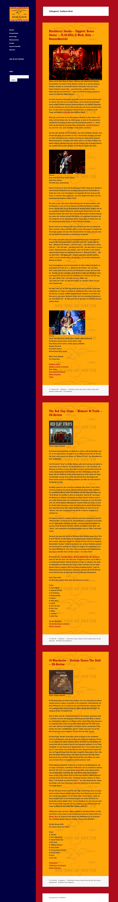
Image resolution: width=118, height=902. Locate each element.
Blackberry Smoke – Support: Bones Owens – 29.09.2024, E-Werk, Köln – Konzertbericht (71, 35)
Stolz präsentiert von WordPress (57, 897)
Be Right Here (76, 257)
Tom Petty (77, 783)
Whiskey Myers (53, 816)
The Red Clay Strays (55, 621)
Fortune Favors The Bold (86, 880)
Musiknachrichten (14, 40)
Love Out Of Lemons (92, 125)
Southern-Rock (58, 391)
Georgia (93, 389)
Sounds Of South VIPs (14, 46)
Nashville (51, 391)
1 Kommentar (68, 391)
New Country (97, 880)
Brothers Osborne (67, 557)
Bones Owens (53, 369)
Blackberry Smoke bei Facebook (58, 367)
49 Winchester (53, 863)
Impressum (12, 50)
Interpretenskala (13, 33)
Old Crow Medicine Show (81, 557)
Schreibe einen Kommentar (64, 641)
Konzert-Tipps (13, 36)
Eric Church (96, 557)
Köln (97, 389)
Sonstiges (11, 43)
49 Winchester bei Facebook (57, 865)
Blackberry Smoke (54, 364)
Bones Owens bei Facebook (57, 372)
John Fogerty (53, 552)
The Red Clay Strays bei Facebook (59, 624)
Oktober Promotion (55, 374)
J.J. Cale (84, 804)
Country (76, 638)
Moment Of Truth (82, 638)
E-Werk (51, 377)
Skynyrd (78, 770)
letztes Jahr (66, 112)
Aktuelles (11, 30)
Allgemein (64, 389)
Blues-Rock (70, 638)
